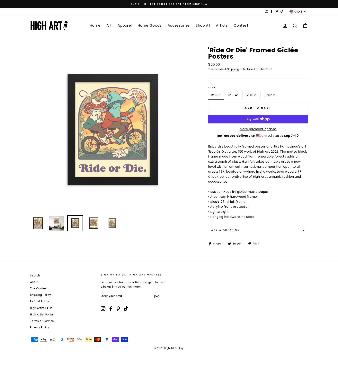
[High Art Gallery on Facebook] (110, 308)
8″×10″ (216, 95)
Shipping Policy (40, 295)
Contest (241, 25)
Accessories (179, 25)
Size (212, 87)
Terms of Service (42, 321)
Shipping (233, 69)
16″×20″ (269, 95)
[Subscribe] (156, 296)
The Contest (39, 288)
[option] (169, 4)
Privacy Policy (39, 327)
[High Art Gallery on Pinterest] (118, 308)
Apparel (125, 25)
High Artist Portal (42, 314)
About (34, 282)
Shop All (203, 25)
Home (95, 25)
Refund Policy (39, 301)
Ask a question (225, 230)
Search (35, 275)
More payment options (258, 129)
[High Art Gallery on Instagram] (103, 308)
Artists (222, 25)
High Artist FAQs (41, 308)
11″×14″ (233, 95)
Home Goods (150, 25)
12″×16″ (250, 95)
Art (109, 25)
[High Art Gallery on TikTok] (126, 308)
